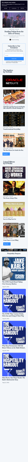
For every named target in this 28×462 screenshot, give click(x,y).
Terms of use (17, 4)
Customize (14, 8)
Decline (22, 8)
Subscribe (14, 58)
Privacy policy (9, 4)
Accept (5, 8)
